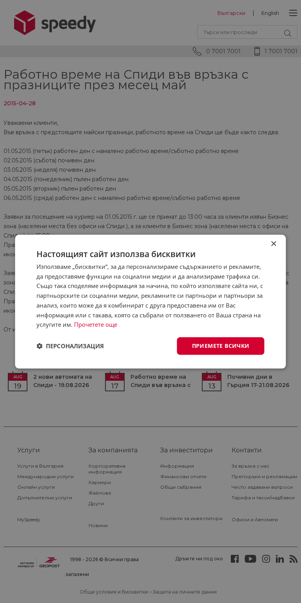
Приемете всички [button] (221, 345)
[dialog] (150, 301)
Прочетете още (95, 324)
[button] (70, 345)
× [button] (273, 244)
